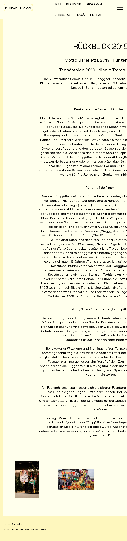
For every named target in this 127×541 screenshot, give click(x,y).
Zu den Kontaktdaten (15, 524)
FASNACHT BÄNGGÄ (18, 7)
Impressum (40, 529)
